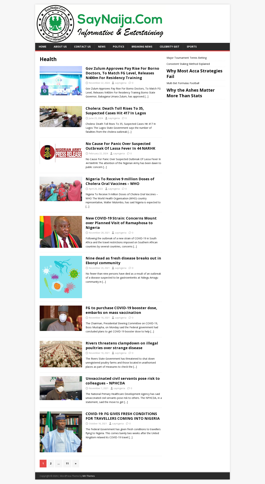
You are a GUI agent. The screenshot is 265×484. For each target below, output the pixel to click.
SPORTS (192, 46)
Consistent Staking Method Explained (188, 64)
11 (67, 463)
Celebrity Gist (169, 46)
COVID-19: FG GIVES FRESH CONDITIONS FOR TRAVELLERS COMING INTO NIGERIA (123, 416)
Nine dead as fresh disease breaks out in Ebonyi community (123, 260)
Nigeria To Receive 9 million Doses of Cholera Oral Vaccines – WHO (120, 181)
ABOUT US (60, 46)
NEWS (101, 46)
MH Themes (89, 476)
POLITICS (118, 46)
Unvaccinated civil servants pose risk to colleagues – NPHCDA (123, 381)
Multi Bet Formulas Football (183, 83)
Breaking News (142, 46)
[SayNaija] (100, 40)
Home (42, 46)
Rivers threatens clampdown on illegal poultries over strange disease (122, 345)
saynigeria (120, 82)
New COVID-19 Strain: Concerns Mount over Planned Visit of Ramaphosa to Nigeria (121, 223)
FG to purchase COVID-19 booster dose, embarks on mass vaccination (121, 310)
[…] (146, 96)
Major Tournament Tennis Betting (187, 57)
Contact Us (82, 46)
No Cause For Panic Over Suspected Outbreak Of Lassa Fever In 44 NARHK (120, 146)
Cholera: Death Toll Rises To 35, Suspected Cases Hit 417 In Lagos (116, 110)
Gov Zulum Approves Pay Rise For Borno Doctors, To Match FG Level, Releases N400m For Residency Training (122, 73)
